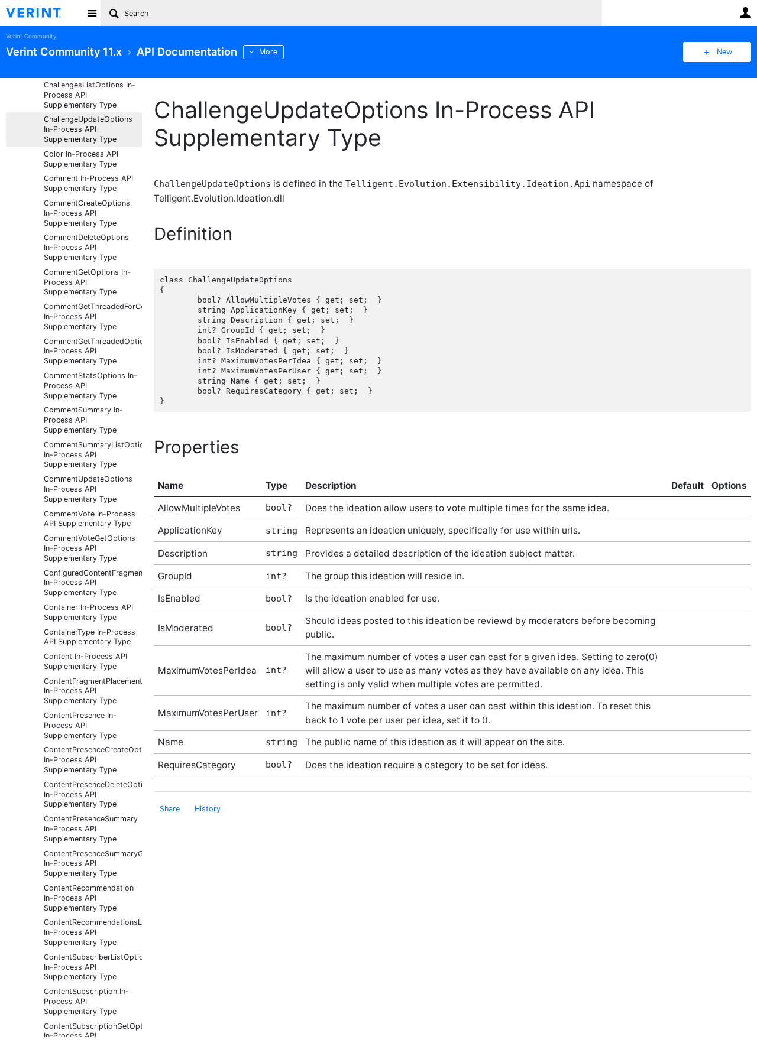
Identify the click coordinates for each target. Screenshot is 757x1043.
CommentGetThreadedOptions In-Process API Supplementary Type (93, 351)
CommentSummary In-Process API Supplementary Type (83, 419)
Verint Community (31, 36)
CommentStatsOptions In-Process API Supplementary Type (90, 385)
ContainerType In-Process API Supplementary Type (89, 637)
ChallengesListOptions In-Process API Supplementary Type (89, 94)
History (208, 808)
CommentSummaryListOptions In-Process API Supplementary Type (93, 454)
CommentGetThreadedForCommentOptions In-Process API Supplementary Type (93, 316)
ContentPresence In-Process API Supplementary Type (80, 725)
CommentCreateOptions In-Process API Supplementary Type (87, 213)
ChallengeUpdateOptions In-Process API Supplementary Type (88, 129)
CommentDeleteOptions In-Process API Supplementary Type (86, 247)
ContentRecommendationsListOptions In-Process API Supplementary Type (93, 932)
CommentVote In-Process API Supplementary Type (89, 518)
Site (92, 13)
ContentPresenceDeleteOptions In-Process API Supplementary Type (93, 794)
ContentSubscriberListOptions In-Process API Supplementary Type (93, 967)
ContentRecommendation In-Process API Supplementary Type (89, 897)
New (724, 51)
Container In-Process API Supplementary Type (88, 612)
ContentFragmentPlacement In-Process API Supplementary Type (93, 691)
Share (170, 808)
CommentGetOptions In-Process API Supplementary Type (87, 282)
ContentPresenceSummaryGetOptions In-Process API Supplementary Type (93, 863)
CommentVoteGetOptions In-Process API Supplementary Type (89, 548)
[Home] (43, 13)
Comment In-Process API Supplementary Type (88, 183)
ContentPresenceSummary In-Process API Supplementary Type (91, 828)
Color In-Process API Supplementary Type (81, 159)
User (745, 12)
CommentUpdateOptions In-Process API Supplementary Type (88, 489)
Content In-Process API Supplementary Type (85, 661)
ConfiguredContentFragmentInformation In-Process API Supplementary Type (93, 582)
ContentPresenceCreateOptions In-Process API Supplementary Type (93, 759)
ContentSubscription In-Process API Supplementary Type (86, 1001)
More (268, 51)
